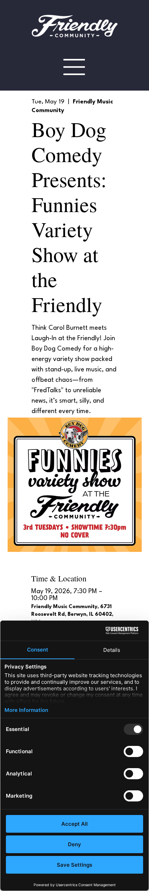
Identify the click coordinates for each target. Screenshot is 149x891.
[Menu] (74, 66)
